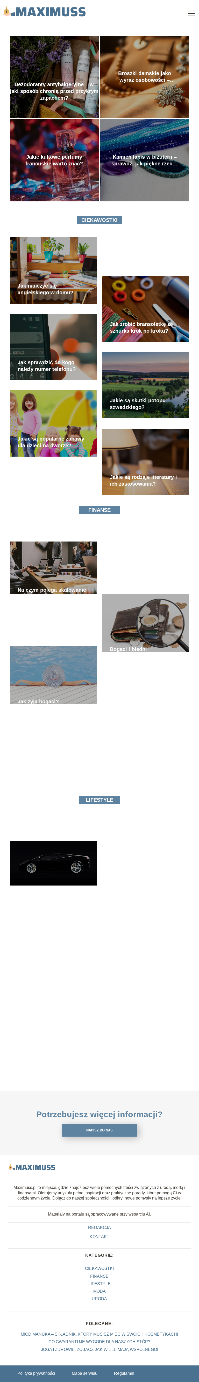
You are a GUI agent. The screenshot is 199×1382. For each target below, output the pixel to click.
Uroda (99, 1299)
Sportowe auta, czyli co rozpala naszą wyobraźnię (49, 893)
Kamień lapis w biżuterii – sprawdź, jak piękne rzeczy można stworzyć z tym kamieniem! (144, 160)
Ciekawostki (99, 220)
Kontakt (99, 1236)
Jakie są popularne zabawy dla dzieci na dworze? (51, 442)
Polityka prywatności (36, 1373)
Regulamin (124, 1373)
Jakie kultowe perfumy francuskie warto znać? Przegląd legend (54, 160)
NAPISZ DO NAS (99, 1130)
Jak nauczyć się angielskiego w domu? (45, 289)
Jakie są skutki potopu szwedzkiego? (138, 404)
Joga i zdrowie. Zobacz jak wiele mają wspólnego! (99, 1349)
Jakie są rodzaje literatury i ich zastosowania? (143, 480)
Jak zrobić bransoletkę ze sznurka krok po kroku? (141, 327)
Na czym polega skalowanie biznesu (52, 593)
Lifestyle (99, 800)
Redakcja (99, 1227)
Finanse (99, 510)
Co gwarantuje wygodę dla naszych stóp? (99, 1342)
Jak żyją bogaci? (38, 701)
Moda (99, 1291)
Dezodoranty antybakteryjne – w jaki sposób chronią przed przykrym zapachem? (54, 91)
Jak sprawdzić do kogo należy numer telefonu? (47, 366)
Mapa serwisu (84, 1373)
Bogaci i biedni (128, 649)
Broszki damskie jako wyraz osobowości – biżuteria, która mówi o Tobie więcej (144, 76)
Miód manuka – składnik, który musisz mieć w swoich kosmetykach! (99, 1334)
